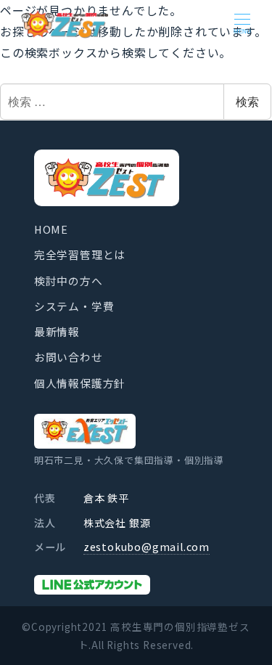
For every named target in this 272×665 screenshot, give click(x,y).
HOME (51, 229)
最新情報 (57, 331)
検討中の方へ (68, 280)
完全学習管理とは (79, 254)
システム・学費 (74, 306)
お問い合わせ (68, 356)
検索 (247, 101)
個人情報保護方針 (79, 383)
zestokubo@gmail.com (146, 546)
